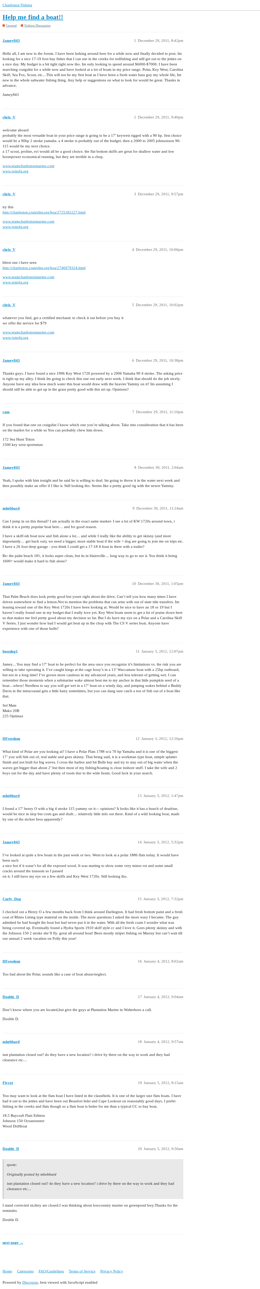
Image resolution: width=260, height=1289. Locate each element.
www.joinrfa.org (15, 171)
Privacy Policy (111, 1271)
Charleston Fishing (17, 5)
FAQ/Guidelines (51, 1271)
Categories (25, 1271)
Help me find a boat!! (33, 17)
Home (7, 1271)
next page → (13, 1243)
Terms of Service (82, 1271)
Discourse (30, 1282)
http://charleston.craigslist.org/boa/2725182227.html (44, 212)
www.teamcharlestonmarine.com (28, 166)
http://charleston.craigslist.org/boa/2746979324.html (44, 268)
